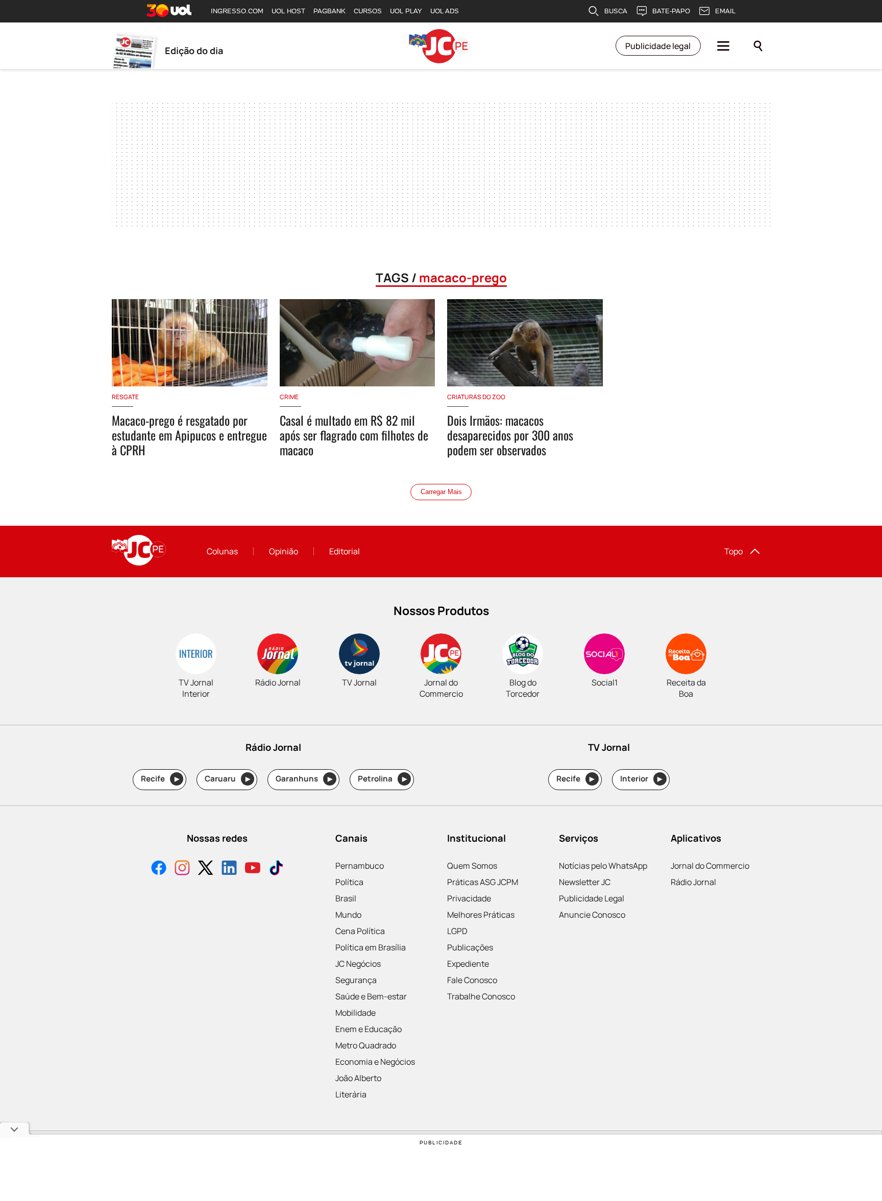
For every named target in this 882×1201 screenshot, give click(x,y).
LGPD (457, 931)
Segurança (356, 980)
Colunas (222, 551)
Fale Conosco (472, 980)
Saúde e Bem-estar (371, 996)
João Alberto (358, 1078)
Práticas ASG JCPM (482, 882)
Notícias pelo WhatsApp (603, 865)
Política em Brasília (370, 947)
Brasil (345, 898)
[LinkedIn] (229, 869)
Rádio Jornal (693, 882)
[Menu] (723, 46)
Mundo (348, 914)
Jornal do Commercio (710, 865)
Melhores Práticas (480, 914)
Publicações (470, 947)
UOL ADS (444, 11)
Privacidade (469, 898)
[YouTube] (252, 869)
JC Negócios (358, 963)
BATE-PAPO (671, 11)
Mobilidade (355, 1012)
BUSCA (615, 11)
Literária (350, 1094)
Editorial (344, 551)
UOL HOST (288, 11)
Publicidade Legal (591, 898)
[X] (205, 869)
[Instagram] (182, 869)
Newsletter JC (584, 882)
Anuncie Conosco (592, 914)
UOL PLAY (406, 11)
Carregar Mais (441, 492)
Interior (641, 778)
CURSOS (368, 11)
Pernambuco (359, 865)
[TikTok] (276, 869)
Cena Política (360, 931)
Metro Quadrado (365, 1045)
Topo (733, 551)
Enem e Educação (368, 1029)
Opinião (283, 551)
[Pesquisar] (758, 46)
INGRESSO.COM (237, 11)
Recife (160, 778)
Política (349, 882)
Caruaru (227, 778)
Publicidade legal (658, 46)
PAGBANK (329, 11)
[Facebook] (158, 869)
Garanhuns (304, 778)
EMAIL (725, 11)
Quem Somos (472, 865)
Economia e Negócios (375, 1061)
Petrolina (382, 778)
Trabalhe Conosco (481, 996)
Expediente (468, 963)
